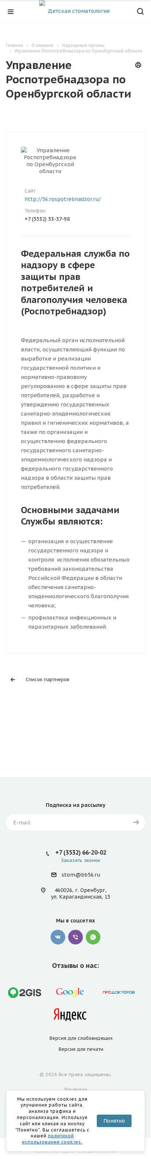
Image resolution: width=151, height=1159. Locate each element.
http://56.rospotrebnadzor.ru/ (63, 199)
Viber (75, 937)
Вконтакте (58, 937)
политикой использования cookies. (52, 1139)
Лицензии (75, 1089)
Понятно (114, 1121)
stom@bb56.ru (81, 875)
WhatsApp (93, 937)
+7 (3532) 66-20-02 (80, 852)
